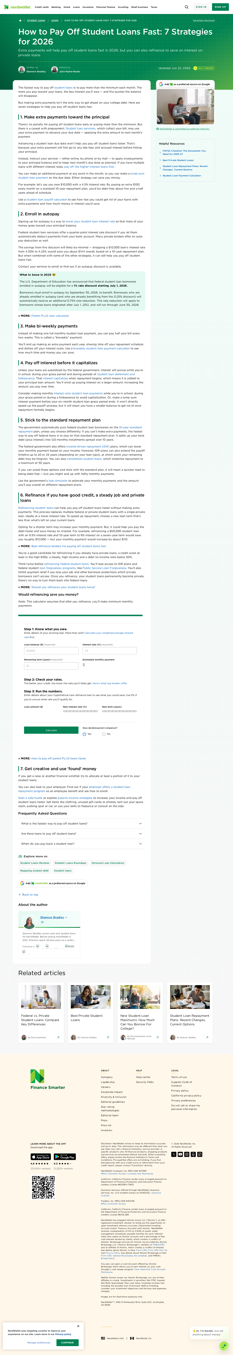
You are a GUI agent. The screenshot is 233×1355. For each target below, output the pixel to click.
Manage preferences (38, 1342)
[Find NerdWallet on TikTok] (199, 1154)
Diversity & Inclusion (113, 1097)
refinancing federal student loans (66, 564)
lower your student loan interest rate (90, 221)
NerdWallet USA (115, 1338)
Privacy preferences (183, 1100)
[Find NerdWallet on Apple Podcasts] (193, 1154)
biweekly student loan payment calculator (101, 348)
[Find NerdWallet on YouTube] (180, 1154)
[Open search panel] (186, 7)
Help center (143, 1077)
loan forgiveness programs (58, 568)
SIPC (162, 1244)
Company (107, 1077)
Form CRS (141, 1250)
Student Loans (36, 20)
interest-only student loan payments (78, 393)
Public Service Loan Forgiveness (104, 568)
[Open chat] (224, 1346)
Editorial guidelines (113, 1102)
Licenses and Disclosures (140, 1173)
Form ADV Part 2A (157, 1250)
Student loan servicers (81, 128)
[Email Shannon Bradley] (42, 922)
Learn (54, 20)
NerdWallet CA (143, 1338)
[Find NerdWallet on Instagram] (186, 1154)
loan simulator (58, 480)
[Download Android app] (65, 1156)
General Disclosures (123, 1255)
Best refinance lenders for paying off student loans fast (68, 546)
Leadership (108, 1082)
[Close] (228, 1327)
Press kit (106, 1125)
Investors (106, 1130)
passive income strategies (75, 798)
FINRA (156, 1244)
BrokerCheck (107, 1258)
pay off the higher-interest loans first (89, 166)
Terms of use (179, 1077)
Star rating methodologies (110, 1108)
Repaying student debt (34, 870)
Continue (67, 1342)
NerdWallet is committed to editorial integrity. (184, 129)
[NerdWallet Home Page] (17, 7)
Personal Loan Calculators (108, 863)
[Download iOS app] (41, 1156)
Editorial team (109, 1115)
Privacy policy (179, 1090)
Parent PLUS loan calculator (50, 315)
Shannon (52, 917)
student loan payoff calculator (46, 199)
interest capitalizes (55, 378)
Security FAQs (145, 1082)
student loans (63, 87)
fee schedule (140, 1255)
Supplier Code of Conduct (181, 1084)
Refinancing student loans (36, 507)
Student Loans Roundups (70, 863)
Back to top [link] (30, 894)
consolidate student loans (84, 458)
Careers (105, 1087)
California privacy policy (186, 1095)
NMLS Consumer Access (113, 1173)
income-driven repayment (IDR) (88, 446)
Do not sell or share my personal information (185, 1107)
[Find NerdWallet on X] (173, 1154)
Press (104, 1120)
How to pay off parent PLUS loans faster (58, 758)
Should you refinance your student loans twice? (63, 587)
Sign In (201, 7)
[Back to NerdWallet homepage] (20, 20)
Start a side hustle (30, 798)
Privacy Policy (112, 1253)
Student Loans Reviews (34, 863)
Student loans (62, 870)
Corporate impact (112, 1092)
